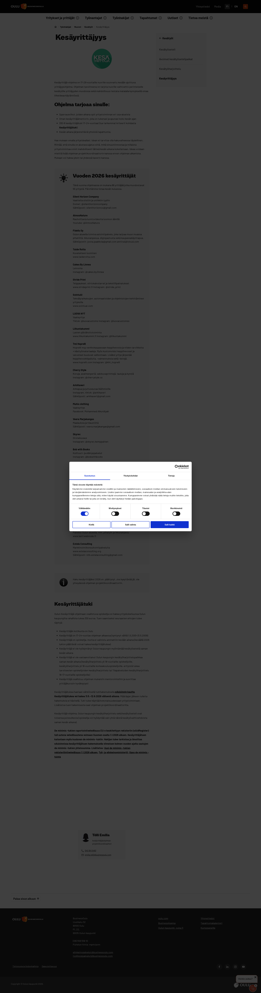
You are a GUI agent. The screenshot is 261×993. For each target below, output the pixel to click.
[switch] (115, 513)
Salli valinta (130, 524)
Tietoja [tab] (171, 476)
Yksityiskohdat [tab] (130, 476)
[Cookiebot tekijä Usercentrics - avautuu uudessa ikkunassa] (177, 467)
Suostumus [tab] (89, 476)
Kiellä (91, 524)
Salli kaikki (170, 524)
